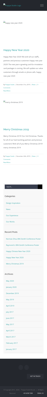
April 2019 (10, 306)
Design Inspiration (13, 203)
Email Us (40, 393)
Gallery (23, 30)
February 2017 (12, 343)
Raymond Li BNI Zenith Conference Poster (22, 245)
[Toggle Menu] (42, 5)
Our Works (10, 222)
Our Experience (12, 215)
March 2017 (11, 337)
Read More (6, 91)
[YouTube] (26, 367)
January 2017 (11, 349)
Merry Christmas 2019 (16, 129)
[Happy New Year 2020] (23, 33)
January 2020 (11, 287)
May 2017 (10, 324)
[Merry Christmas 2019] (23, 112)
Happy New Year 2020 (16, 50)
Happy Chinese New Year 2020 (18, 251)
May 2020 (10, 281)
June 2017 (10, 318)
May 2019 (10, 299)
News (33, 85)
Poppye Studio (9, 85)
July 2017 (9, 312)
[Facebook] (20, 367)
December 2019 (12, 293)
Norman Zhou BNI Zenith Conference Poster (23, 239)
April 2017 (10, 330)
